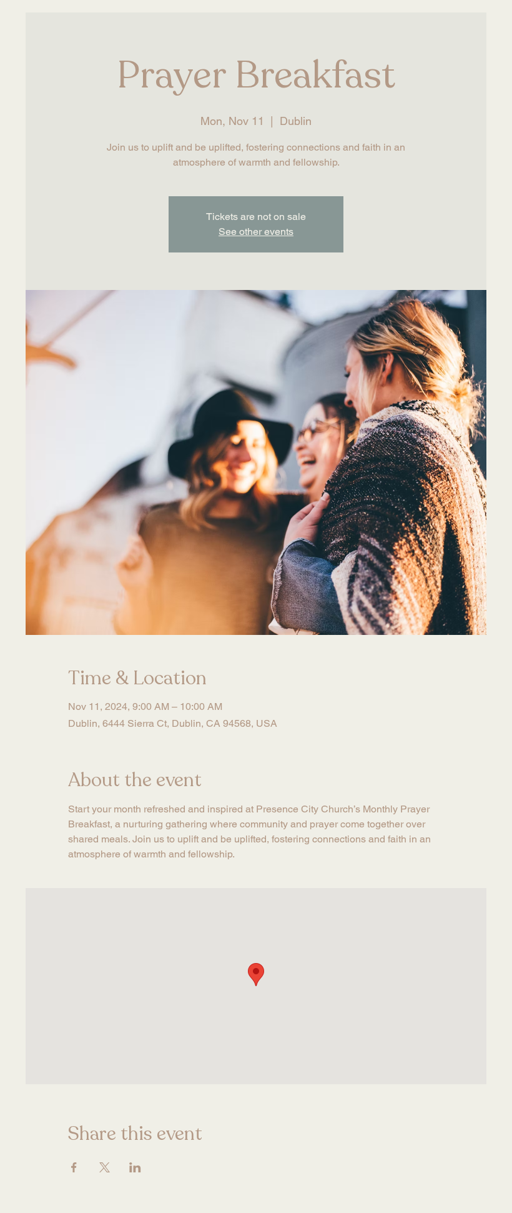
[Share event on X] (105, 1167)
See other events (256, 231)
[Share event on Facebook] (74, 1167)
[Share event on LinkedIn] (135, 1167)
